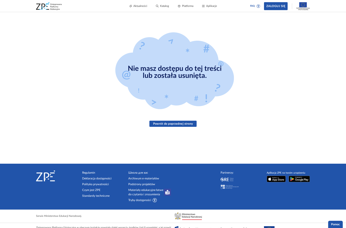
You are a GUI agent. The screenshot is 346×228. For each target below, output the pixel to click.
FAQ (252, 6)
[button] (258, 6)
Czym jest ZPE (91, 190)
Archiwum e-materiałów (143, 178)
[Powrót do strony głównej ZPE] (49, 6)
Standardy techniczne (96, 195)
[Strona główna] (57, 176)
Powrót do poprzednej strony (173, 123)
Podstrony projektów (141, 184)
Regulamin (88, 172)
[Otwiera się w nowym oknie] (276, 179)
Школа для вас (138, 172)
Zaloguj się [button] (275, 6)
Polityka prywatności (95, 184)
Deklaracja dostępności (97, 178)
